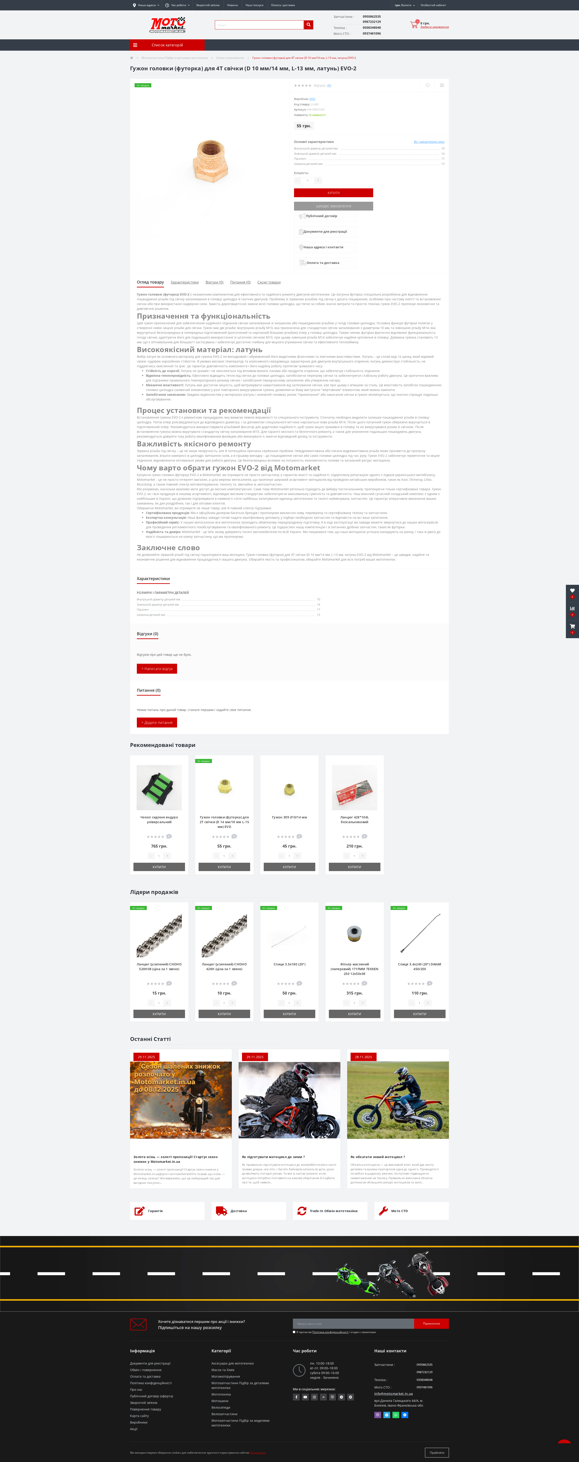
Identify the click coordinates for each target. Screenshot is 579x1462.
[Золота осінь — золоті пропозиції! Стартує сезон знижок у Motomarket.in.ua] (181, 1100)
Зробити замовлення (434, 27)
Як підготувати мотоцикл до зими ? (273, 1157)
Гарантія (155, 1211)
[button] (177, 5)
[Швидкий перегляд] (181, 776)
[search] (308, 24)
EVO (312, 99)
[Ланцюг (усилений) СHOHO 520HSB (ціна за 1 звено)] (159, 934)
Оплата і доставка (283, 5)
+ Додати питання (157, 722)
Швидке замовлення (333, 206)
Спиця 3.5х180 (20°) (289, 964)
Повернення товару (145, 1409)
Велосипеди (220, 1407)
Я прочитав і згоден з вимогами (336, 1332)
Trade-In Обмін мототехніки (334, 1211)
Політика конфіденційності (330, 1332)
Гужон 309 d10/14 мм (289, 817)
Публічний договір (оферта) (151, 1396)
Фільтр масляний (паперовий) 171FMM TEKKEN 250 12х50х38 (355, 969)
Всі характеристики (429, 142)
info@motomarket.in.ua (393, 1393)
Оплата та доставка (323, 263)
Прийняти (437, 1452)
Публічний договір (321, 216)
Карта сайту (139, 1416)
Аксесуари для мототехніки (232, 1363)
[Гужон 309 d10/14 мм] (289, 787)
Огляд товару (150, 282)
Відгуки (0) (214, 282)
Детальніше (258, 1453)
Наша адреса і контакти (323, 247)
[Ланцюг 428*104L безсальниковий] (354, 787)
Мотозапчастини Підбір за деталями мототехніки (175, 58)
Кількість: (301, 173)
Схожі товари (269, 282)
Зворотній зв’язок (208, 5)
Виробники (138, 1422)
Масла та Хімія (222, 1370)
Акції (134, 1429)
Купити (334, 193)
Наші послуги (254, 5)
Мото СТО (399, 1211)
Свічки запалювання (230, 58)
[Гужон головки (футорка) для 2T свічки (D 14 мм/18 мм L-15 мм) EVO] (224, 787)
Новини (232, 5)
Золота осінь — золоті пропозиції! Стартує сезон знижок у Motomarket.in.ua (175, 1159)
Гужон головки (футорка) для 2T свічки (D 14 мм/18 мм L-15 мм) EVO (224, 822)
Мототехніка (221, 1394)
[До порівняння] (181, 768)
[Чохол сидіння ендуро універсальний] (159, 787)
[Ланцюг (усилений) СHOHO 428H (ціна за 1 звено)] (224, 934)
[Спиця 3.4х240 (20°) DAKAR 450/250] (419, 934)
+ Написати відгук (157, 668)
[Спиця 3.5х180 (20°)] (289, 934)
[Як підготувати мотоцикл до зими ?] (289, 1100)
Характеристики (185, 282)
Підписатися (431, 1323)
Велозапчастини (224, 1414)
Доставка (239, 1211)
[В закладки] (181, 761)
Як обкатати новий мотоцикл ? (378, 1157)
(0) (329, 85)
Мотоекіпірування (225, 1376)
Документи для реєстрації (325, 231)
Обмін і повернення (145, 1370)
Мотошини (219, 1401)
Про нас (136, 1389)
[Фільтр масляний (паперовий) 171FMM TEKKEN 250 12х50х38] (354, 934)
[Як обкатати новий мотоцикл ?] (398, 1100)
